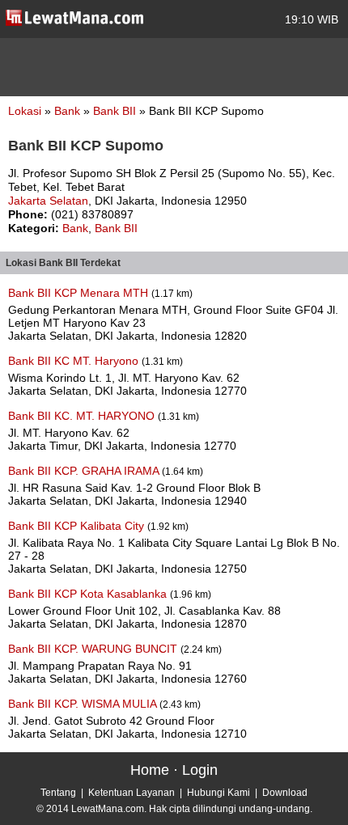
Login (200, 770)
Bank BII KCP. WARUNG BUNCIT (94, 648)
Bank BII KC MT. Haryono (75, 360)
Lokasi (24, 110)
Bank (68, 110)
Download (285, 792)
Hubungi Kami (218, 792)
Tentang (58, 792)
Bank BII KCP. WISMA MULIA (83, 703)
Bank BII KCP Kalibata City (77, 525)
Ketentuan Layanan (131, 792)
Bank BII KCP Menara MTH (79, 292)
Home (149, 770)
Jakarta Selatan (48, 200)
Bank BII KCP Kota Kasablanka (89, 593)
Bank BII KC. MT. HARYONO (83, 415)
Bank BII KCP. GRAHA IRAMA (85, 470)
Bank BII (116, 110)
